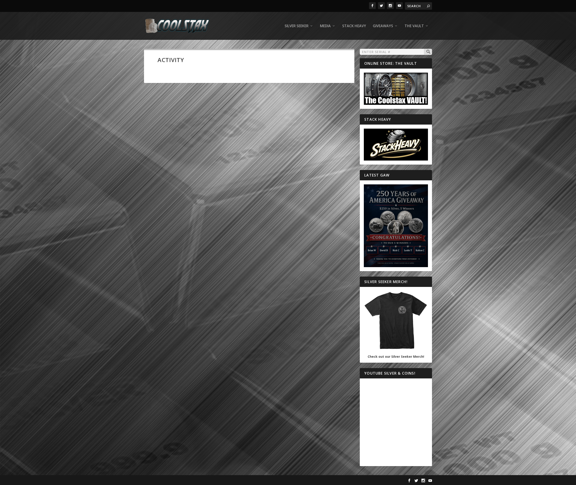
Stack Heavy (354, 26)
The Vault (414, 26)
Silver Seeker (296, 26)
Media (325, 26)
